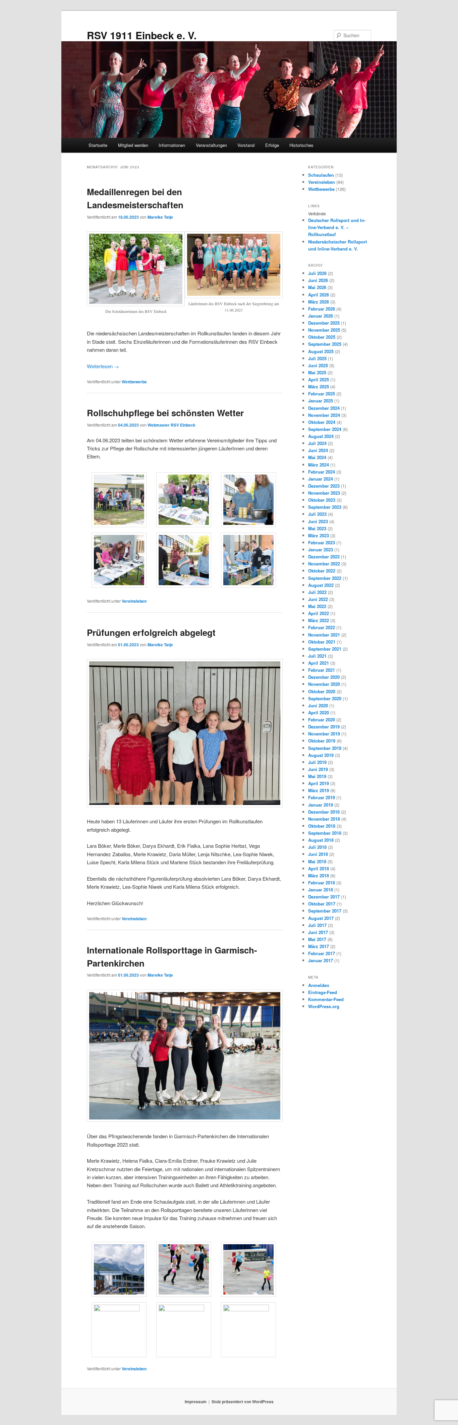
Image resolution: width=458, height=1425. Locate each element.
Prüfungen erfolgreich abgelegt (151, 632)
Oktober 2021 (321, 642)
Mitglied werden (133, 145)
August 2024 (321, 436)
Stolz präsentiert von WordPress (243, 1402)
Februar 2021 (321, 670)
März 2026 (318, 301)
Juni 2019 (318, 769)
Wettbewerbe (134, 382)
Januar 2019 (320, 805)
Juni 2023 (318, 521)
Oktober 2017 (321, 903)
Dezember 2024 (324, 408)
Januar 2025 (320, 400)
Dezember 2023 (324, 486)
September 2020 (324, 698)
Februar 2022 (321, 627)
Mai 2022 (317, 606)
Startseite (98, 145)
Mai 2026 (317, 287)
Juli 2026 (317, 273)
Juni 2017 (318, 932)
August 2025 (321, 351)
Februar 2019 (321, 797)
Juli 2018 (317, 847)
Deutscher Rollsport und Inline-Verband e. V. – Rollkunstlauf (336, 227)
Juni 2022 (318, 599)
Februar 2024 (321, 472)
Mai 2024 (317, 457)
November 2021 (324, 635)
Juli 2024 (317, 443)
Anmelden (318, 985)
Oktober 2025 (321, 337)
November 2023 (324, 493)
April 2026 (318, 294)
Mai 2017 (317, 939)
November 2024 (324, 415)
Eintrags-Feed (322, 992)
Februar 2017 (321, 953)
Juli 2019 (317, 762)
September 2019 (324, 748)
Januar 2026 (320, 316)
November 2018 (324, 819)
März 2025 (318, 386)
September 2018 (324, 833)
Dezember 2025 (324, 323)
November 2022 (324, 563)
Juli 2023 (317, 514)
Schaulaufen (321, 175)
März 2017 (318, 946)
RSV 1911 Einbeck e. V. (141, 35)
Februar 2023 (321, 542)
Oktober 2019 (321, 740)
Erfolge (272, 145)
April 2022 (318, 613)
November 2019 (324, 733)
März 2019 (318, 790)
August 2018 (321, 840)
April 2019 (318, 783)
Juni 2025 (318, 365)
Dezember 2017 (324, 896)
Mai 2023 (317, 528)
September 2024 (324, 429)
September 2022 (324, 578)
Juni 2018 (318, 854)
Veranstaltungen (211, 145)
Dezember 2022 (324, 556)
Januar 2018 (320, 889)
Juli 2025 (317, 358)
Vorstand (245, 145)
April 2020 (318, 712)
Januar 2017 (320, 960)
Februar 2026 (321, 309)
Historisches (301, 145)
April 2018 (318, 868)
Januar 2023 (320, 549)
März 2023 (318, 535)
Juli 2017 (317, 925)
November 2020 (324, 684)
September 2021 (324, 649)
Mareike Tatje (160, 217)
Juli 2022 (317, 592)
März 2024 (318, 464)
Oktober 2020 (321, 691)
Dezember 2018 (324, 812)
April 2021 (318, 663)
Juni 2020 (318, 705)
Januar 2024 (320, 479)
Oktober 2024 (321, 422)
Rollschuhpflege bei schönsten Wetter (165, 412)
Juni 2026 (318, 280)
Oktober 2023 (321, 500)
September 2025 (324, 344)
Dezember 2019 (324, 726)
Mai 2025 (317, 372)
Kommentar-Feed (326, 999)
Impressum (196, 1402)
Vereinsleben (134, 601)
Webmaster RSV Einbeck (171, 425)
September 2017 (324, 911)
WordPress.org (323, 1006)
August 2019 (321, 755)
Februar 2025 (321, 393)
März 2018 (318, 875)
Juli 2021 (317, 656)
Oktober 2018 (321, 826)
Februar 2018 (321, 882)
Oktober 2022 (321, 570)
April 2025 (318, 379)
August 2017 (321, 918)
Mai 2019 (317, 776)
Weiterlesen (103, 366)
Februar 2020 (321, 719)
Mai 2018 (317, 861)
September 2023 (324, 507)
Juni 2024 (318, 450)
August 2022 (321, 585)
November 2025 (324, 330)
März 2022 (318, 620)
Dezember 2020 (324, 677)
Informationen (172, 145)
